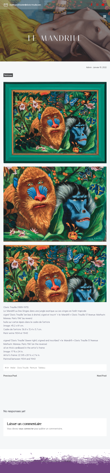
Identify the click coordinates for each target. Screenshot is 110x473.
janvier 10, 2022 (100, 67)
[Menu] (104, 16)
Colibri (68, 460)
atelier (13, 367)
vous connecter (26, 428)
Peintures (8, 75)
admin (89, 67)
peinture (33, 367)
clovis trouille (23, 367)
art (7, 367)
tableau (41, 367)
